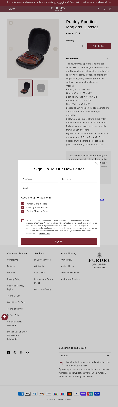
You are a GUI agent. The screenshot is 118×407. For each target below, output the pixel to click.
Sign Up (59, 241)
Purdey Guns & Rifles (36, 203)
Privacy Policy (44, 233)
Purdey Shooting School (38, 211)
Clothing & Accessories (37, 207)
